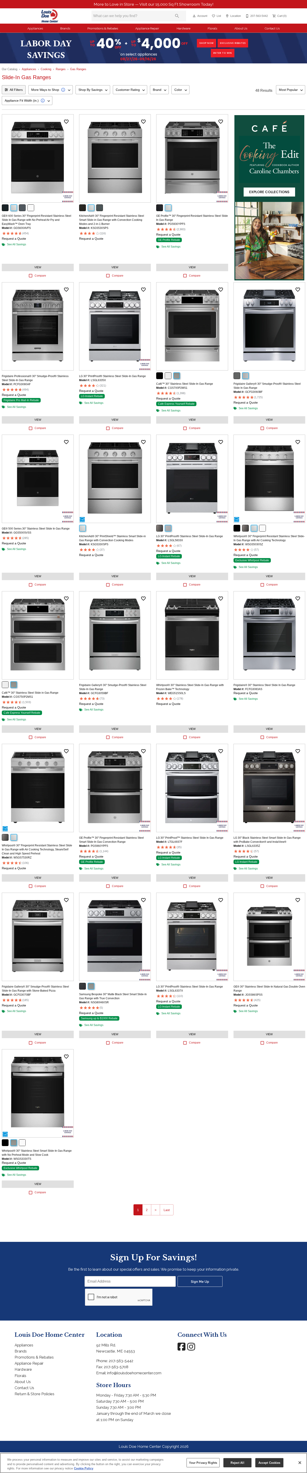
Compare (40, 275)
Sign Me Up (200, 1281)
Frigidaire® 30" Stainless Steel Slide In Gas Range (264, 685)
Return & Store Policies (34, 1394)
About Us (240, 28)
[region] (153, 1463)
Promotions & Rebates (102, 28)
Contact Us (272, 28)
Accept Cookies (269, 1462)
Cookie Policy (83, 1468)
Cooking (46, 69)
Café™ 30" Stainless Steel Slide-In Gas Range (184, 383)
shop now (206, 43)
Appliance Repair (147, 28)
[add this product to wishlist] (66, 121)
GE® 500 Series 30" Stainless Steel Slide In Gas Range (36, 528)
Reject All (237, 1462)
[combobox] (50, 89)
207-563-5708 (116, 1367)
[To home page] (50, 16)
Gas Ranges (78, 69)
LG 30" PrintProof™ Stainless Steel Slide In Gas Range (189, 837)
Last (167, 1210)
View (37, 267)
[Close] (300, 1463)
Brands (65, 28)
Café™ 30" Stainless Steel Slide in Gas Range (30, 692)
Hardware (183, 28)
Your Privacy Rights (203, 1462)
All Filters (16, 90)
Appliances (35, 28)
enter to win (222, 53)
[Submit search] (177, 16)
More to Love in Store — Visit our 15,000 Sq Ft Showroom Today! (154, 4)
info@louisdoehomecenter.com (134, 1373)
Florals (212, 28)
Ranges (61, 69)
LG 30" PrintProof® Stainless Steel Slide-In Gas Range (112, 376)
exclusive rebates (233, 43)
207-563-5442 (121, 1361)
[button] (194, 16)
